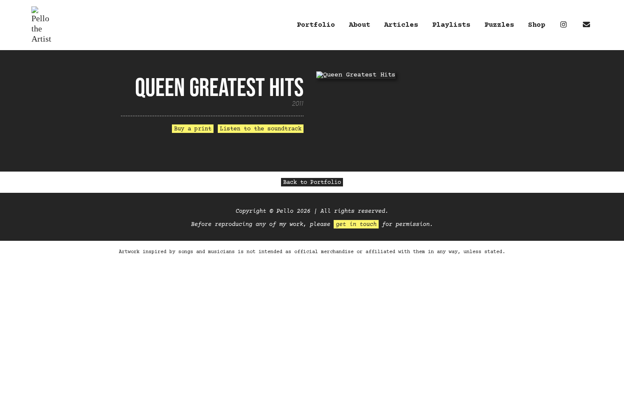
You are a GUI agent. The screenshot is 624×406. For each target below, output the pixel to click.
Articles (401, 25)
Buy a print (192, 129)
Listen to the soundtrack (260, 129)
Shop (536, 25)
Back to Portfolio (312, 182)
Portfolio (316, 25)
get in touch (356, 224)
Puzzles (499, 25)
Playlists (451, 25)
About (359, 25)
